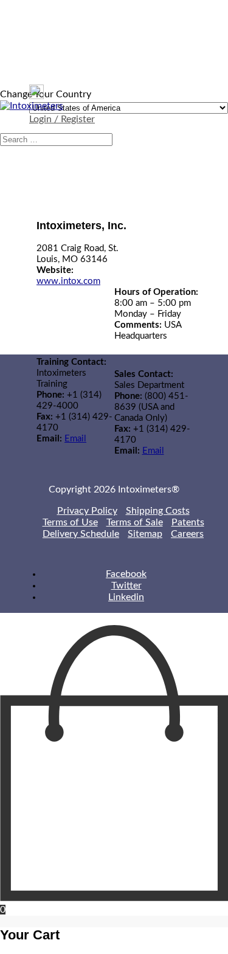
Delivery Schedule (81, 534)
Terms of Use (70, 522)
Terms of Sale (134, 522)
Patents (187, 522)
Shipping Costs (158, 511)
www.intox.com (68, 281)
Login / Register (62, 119)
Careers (187, 534)
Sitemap (145, 534)
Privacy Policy (87, 511)
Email (75, 438)
